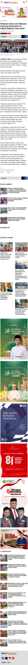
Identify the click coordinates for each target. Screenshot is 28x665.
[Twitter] (22, 36)
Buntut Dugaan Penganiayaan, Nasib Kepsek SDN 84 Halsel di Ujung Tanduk (17, 613)
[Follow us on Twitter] (6, 658)
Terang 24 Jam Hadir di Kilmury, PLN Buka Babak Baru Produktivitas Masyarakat (6, 296)
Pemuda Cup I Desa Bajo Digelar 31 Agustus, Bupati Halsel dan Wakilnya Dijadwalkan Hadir (20, 293)
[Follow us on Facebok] (3, 658)
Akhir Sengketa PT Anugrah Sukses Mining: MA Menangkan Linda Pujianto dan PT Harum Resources (17, 633)
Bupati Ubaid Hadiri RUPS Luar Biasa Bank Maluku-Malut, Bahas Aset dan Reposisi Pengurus (17, 604)
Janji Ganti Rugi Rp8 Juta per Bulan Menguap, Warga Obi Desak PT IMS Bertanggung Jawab (17, 557)
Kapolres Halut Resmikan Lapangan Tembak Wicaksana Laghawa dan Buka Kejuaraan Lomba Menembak (17, 190)
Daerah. (5, 20)
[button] (26, 1)
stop (9, 33)
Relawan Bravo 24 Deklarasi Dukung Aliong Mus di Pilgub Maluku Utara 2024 (16, 219)
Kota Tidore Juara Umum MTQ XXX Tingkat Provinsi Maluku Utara (17, 209)
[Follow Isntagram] (9, 658)
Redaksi (4, 662)
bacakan (4, 33)
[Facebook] (26, 36)
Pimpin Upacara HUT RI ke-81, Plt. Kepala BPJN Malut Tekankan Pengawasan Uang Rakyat (17, 595)
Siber (9, 662)
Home (1, 20)
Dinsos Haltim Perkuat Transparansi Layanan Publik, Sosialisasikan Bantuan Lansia (17, 641)
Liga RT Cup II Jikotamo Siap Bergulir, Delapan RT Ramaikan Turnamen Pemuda (17, 575)
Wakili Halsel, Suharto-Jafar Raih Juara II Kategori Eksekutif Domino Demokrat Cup (5, 256)
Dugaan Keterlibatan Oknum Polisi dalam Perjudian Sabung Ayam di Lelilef (17, 566)
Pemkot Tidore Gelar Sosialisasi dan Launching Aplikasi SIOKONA (18, 199)
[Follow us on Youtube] (13, 658)
